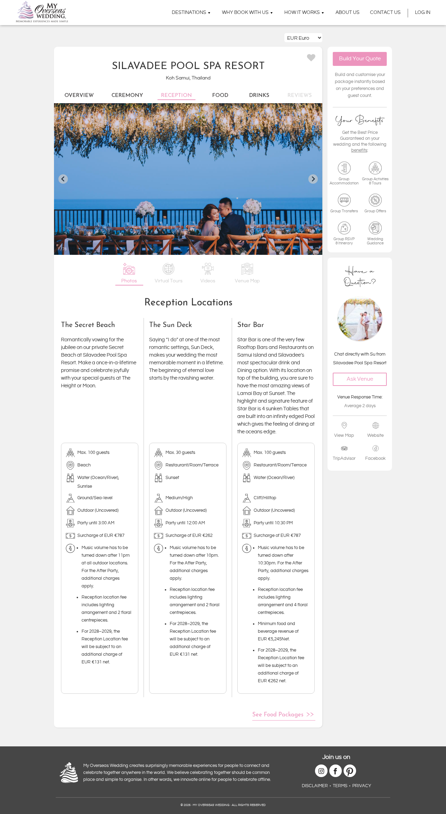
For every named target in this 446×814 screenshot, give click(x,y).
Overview (79, 95)
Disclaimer (315, 785)
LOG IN (422, 12)
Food (220, 95)
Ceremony (127, 95)
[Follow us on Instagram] (321, 770)
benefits (359, 149)
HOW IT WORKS (302, 12)
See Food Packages (277, 715)
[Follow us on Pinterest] (350, 770)
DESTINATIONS (189, 12)
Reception (176, 95)
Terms (340, 785)
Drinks (259, 95)
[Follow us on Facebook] (335, 770)
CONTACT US (385, 12)
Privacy (361, 785)
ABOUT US (348, 12)
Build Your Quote (360, 59)
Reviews (299, 95)
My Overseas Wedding (42, 12)
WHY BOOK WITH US (245, 12)
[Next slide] (313, 179)
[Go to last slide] (63, 179)
